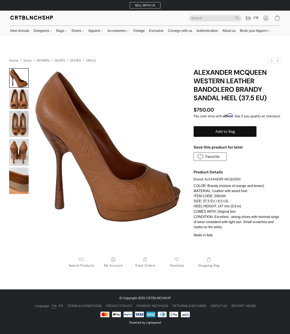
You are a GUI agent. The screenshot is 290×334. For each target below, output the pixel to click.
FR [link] (61, 306)
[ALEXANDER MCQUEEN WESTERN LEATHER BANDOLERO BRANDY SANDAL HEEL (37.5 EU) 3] (19, 152)
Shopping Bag (209, 265)
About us (229, 31)
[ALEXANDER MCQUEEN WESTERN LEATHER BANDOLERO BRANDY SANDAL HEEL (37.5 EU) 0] (19, 78)
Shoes (76, 31)
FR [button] (256, 18)
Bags (60, 31)
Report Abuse (243, 306)
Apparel (94, 31)
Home (13, 60)
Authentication (207, 31)
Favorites (177, 265)
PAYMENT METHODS (152, 306)
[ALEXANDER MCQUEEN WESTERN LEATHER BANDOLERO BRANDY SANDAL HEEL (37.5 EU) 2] (19, 124)
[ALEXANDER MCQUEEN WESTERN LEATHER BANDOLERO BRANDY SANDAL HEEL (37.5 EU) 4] (19, 180)
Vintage (139, 31)
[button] (145, 5)
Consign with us (180, 31)
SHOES (60, 60)
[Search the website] (237, 18)
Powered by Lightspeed (145, 322)
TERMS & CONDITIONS (84, 306)
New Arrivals (19, 31)
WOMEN (43, 60)
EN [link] (54, 306)
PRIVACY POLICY (119, 306)
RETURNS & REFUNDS (189, 306)
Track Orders (145, 265)
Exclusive (156, 31)
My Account (113, 265)
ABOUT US (219, 306)
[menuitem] (272, 61)
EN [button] (248, 18)
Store (27, 60)
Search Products (81, 265)
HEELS (91, 60)
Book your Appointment (257, 31)
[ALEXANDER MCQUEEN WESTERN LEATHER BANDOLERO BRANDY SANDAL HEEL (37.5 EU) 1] (19, 99)
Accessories (117, 31)
